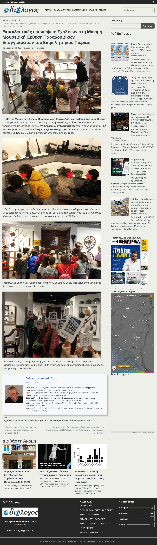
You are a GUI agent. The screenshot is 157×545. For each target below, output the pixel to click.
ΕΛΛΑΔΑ (58, 10)
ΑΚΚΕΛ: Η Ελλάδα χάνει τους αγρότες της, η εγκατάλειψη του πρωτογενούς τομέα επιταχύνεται (142, 205)
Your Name (90, 541)
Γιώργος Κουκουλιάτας (33, 48)
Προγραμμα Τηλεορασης (147, 432)
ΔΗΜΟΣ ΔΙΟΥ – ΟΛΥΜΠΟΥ (92, 519)
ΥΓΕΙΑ (84, 10)
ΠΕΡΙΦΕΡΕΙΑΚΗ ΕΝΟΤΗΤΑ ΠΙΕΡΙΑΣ (96, 510)
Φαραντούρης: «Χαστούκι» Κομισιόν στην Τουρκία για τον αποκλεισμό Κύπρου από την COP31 (141, 165)
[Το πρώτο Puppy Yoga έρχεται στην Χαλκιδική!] (120, 85)
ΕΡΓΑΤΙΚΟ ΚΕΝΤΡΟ (89, 532)
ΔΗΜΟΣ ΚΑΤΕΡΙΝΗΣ (89, 514)
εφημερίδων (132, 289)
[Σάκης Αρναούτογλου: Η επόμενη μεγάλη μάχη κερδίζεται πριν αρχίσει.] (120, 52)
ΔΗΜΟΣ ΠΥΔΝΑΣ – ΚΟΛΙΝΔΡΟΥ (95, 523)
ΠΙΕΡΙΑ (48, 10)
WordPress (111, 541)
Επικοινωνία (86, 505)
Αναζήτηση (116, 20)
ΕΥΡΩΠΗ (67, 10)
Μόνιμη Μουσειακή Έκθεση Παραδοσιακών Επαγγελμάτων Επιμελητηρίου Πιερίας (50, 420)
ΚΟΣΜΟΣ (76, 10)
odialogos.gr (61, 541)
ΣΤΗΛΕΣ (102, 10)
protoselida (140, 289)
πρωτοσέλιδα (121, 289)
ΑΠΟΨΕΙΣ (93, 10)
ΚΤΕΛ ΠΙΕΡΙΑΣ (86, 528)
